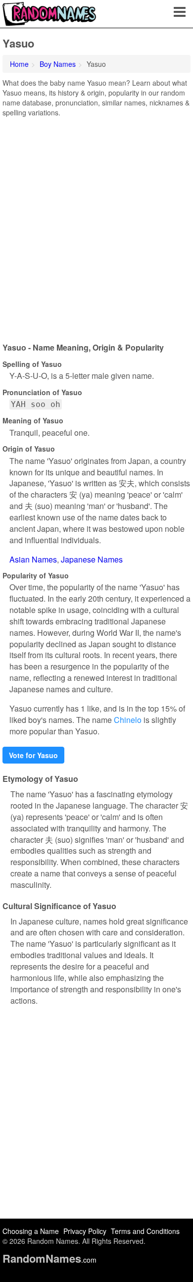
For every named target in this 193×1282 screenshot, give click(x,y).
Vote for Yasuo (33, 755)
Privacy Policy (84, 1231)
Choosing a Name (30, 1231)
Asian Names (33, 559)
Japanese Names (92, 559)
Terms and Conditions (145, 1231)
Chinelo (128, 719)
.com (49, 1260)
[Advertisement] (96, 226)
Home (19, 64)
